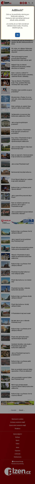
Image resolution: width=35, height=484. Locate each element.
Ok (17, 35)
